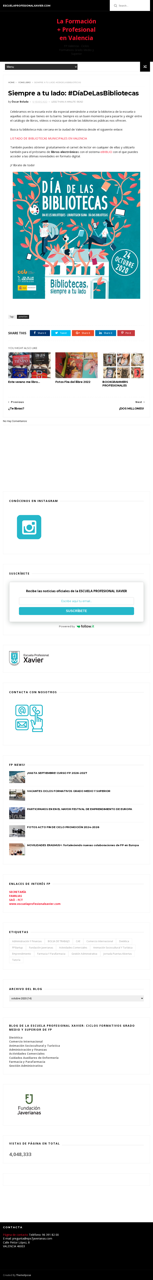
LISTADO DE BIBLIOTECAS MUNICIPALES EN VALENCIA (48, 138)
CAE (78, 941)
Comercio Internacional (99, 941)
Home (11, 82)
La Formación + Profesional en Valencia (76, 29)
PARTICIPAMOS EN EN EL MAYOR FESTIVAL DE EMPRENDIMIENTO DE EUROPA (79, 809)
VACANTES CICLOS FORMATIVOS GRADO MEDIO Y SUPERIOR (68, 791)
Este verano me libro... (24, 382)
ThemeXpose (23, 1275)
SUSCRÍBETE (76, 611)
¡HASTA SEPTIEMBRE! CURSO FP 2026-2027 (57, 773)
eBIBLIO (106, 152)
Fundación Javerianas (41, 947)
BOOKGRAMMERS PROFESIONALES (115, 383)
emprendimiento (21, 953)
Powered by (67, 626)
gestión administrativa (84, 953)
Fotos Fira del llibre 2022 (72, 382)
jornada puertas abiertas (117, 953)
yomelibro (24, 82)
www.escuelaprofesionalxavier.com (35, 904)
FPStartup (17, 947)
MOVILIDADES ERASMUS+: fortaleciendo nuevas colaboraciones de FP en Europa (83, 845)
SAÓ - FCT (16, 900)
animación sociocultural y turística (112, 947)
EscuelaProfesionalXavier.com (26, 5)
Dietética (124, 941)
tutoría (16, 960)
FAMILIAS (15, 896)
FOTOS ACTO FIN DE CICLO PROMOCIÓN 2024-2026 (63, 827)
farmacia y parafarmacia (51, 953)
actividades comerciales (73, 947)
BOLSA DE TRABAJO (59, 941)
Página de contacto (16, 1235)
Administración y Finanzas (27, 941)
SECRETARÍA (17, 892)
